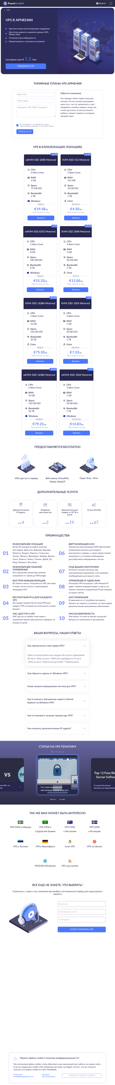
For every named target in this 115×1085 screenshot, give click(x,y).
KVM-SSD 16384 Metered (40, 303)
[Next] (62, 799)
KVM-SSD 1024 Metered (75, 303)
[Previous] (53, 799)
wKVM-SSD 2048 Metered (41, 160)
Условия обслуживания (48, 1076)
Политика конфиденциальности (23, 1076)
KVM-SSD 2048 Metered (76, 231)
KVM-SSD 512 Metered (75, 160)
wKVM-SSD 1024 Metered (76, 375)
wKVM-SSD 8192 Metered (40, 231)
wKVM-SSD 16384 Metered (39, 375)
